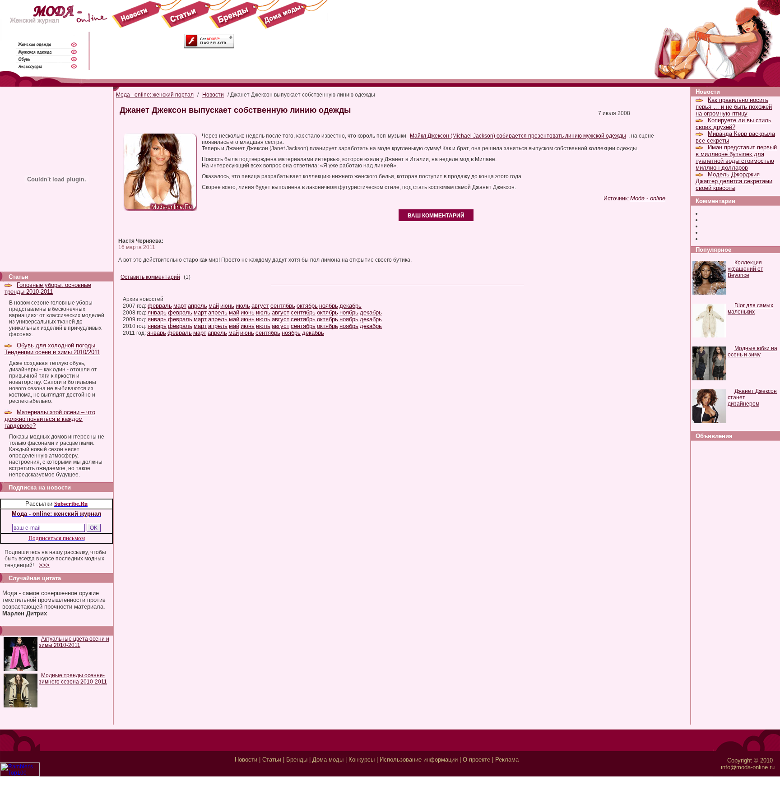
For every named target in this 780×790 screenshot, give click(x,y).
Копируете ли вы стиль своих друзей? (733, 123)
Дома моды (328, 759)
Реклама (507, 759)
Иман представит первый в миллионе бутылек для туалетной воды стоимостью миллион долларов (736, 157)
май (214, 305)
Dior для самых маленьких (750, 308)
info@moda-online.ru (748, 767)
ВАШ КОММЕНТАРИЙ (436, 216)
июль (243, 305)
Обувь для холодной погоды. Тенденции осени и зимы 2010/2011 (52, 349)
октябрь (307, 305)
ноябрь (328, 305)
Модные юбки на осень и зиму (752, 351)
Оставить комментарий (150, 277)
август (260, 305)
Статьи (271, 759)
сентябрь (282, 305)
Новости (213, 95)
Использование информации (419, 759)
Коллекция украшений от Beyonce (745, 268)
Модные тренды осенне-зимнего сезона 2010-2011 (73, 678)
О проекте (476, 759)
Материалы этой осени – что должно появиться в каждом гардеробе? (50, 419)
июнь (227, 305)
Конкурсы (361, 759)
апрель (197, 305)
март (179, 305)
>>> (44, 565)
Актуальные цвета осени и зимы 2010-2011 (74, 642)
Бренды (296, 759)
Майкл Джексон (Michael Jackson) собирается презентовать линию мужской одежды (518, 136)
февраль (160, 305)
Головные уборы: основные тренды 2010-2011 (48, 288)
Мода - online (647, 198)
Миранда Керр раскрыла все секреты (735, 137)
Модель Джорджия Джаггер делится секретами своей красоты (734, 181)
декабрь (350, 305)
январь (157, 312)
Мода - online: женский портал (155, 95)
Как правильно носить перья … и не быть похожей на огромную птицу (734, 107)
